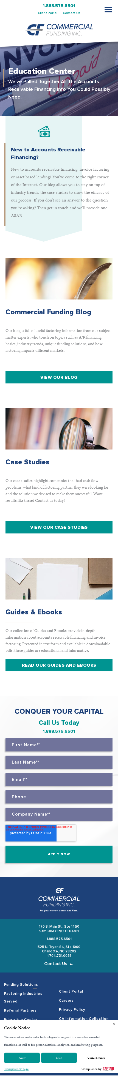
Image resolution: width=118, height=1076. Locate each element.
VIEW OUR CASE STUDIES (59, 527)
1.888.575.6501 (59, 6)
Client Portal (47, 13)
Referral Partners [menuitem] (20, 1010)
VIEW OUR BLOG (59, 377)
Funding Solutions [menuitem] (21, 984)
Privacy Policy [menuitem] (72, 1009)
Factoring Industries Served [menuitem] (23, 997)
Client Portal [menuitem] (71, 991)
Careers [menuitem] (66, 1000)
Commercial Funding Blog (48, 312)
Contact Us (71, 13)
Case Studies (27, 462)
